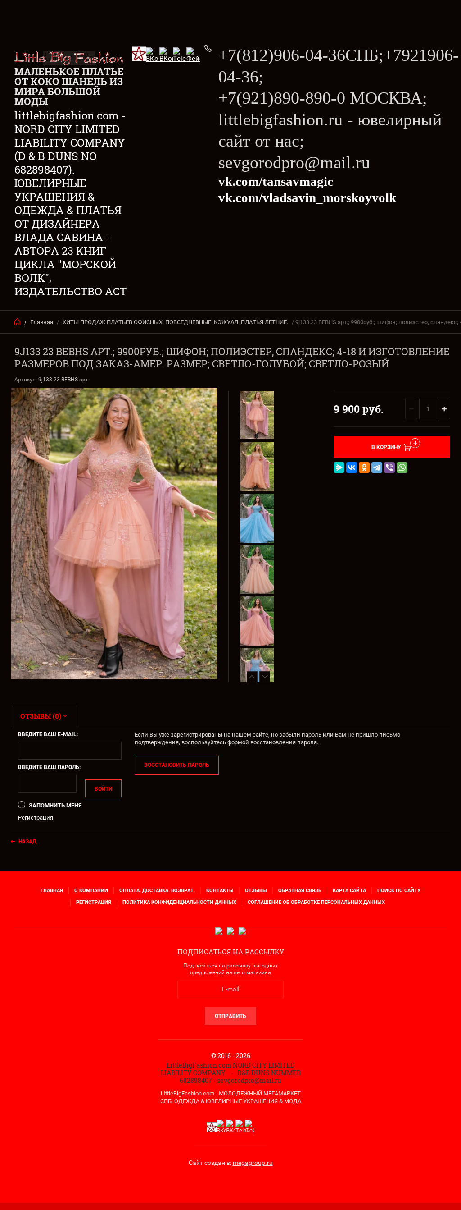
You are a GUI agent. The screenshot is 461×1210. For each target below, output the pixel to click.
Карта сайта (349, 891)
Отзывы (256, 891)
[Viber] (389, 467)
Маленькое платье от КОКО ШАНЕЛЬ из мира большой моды (69, 86)
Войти (103, 789)
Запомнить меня (54, 805)
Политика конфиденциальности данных (179, 902)
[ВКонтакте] (351, 467)
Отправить (230, 1016)
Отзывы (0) (40, 715)
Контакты (220, 891)
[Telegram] (376, 467)
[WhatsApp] (402, 467)
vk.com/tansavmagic (275, 181)
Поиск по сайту (398, 891)
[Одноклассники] (364, 467)
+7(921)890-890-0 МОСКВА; (322, 97)
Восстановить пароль (176, 765)
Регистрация (35, 817)
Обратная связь (299, 891)
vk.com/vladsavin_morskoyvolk (307, 197)
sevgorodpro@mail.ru (294, 162)
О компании (91, 891)
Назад (27, 841)
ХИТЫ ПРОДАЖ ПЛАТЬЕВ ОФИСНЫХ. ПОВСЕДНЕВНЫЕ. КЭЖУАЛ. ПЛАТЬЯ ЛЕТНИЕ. (175, 322)
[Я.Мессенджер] (339, 467)
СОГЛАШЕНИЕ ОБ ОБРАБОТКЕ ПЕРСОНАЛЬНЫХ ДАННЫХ (316, 902)
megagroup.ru (253, 1162)
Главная (41, 322)
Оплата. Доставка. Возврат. (157, 891)
